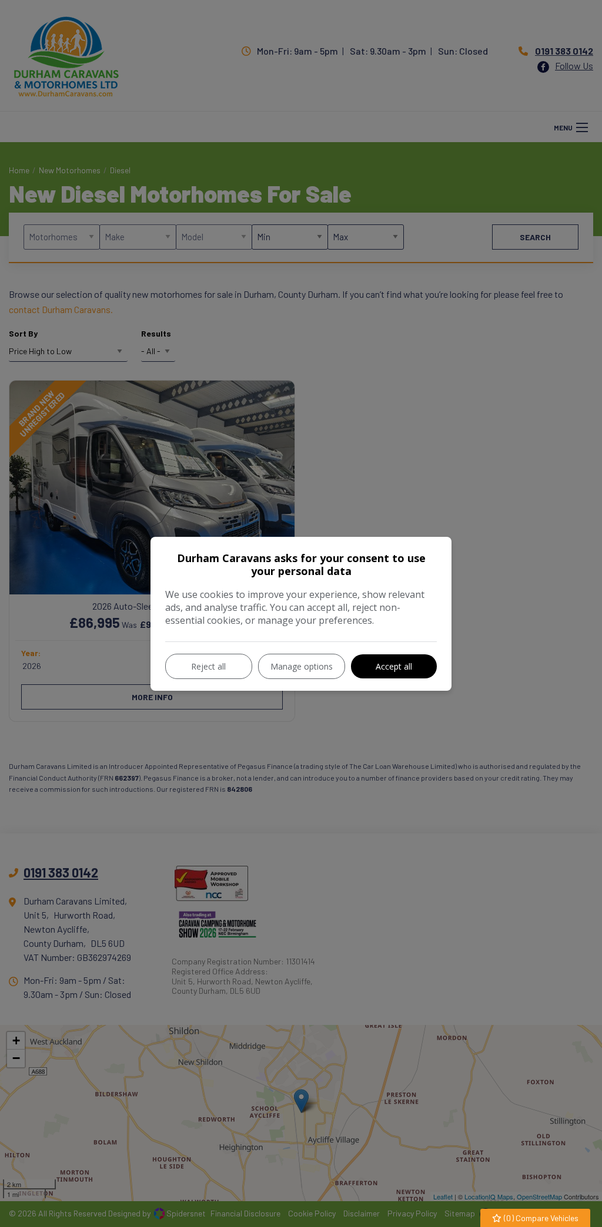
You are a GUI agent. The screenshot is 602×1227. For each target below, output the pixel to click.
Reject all (208, 666)
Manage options (301, 666)
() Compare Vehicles (540, 1218)
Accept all (394, 666)
